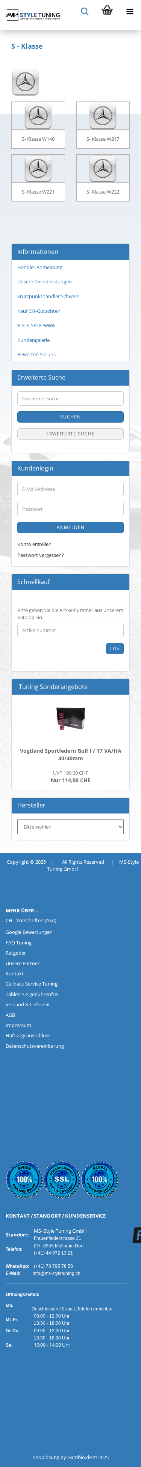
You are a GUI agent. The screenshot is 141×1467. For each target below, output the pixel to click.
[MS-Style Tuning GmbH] (30, 15)
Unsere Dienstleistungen (44, 281)
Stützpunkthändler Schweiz (48, 296)
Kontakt (15, 973)
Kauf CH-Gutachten (39, 311)
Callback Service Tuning (32, 983)
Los (115, 648)
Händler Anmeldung (39, 267)
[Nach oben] (20, 1456)
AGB (10, 1015)
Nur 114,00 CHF (71, 776)
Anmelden (71, 527)
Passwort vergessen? (40, 555)
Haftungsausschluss (28, 1035)
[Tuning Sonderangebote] (121, 687)
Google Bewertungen (29, 932)
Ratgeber (16, 952)
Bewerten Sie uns (36, 354)
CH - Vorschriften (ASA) (31, 920)
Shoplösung (46, 1457)
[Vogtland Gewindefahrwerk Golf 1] (70, 719)
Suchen (70, 417)
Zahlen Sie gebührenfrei (32, 994)
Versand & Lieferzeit (28, 1004)
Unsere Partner (22, 963)
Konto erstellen (34, 544)
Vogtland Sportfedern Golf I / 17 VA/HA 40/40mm (70, 754)
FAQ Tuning (19, 942)
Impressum (18, 1025)
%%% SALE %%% (36, 325)
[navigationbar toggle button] (129, 11)
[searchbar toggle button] (84, 11)
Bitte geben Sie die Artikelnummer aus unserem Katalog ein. (70, 614)
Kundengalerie (33, 340)
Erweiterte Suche (70, 434)
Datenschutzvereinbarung (35, 1046)
